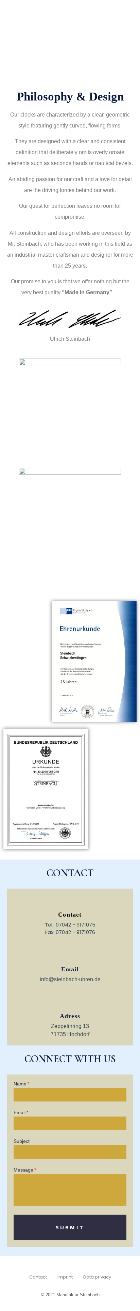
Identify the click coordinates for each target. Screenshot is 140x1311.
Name (20, 1083)
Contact (38, 1277)
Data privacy (97, 1277)
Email (70, 969)
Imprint (65, 1277)
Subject (22, 1141)
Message (23, 1170)
